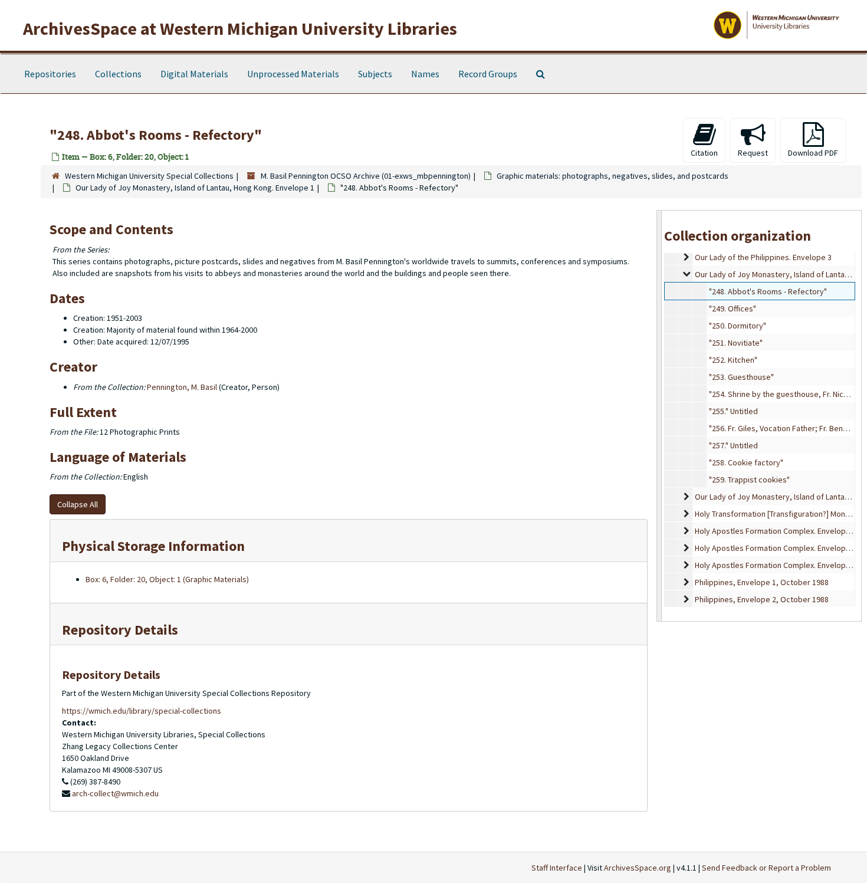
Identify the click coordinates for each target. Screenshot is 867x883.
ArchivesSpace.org (637, 867)
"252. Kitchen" (733, 359)
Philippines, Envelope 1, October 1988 (762, 582)
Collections (118, 74)
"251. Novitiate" (736, 342)
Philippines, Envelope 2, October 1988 (762, 599)
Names (425, 74)
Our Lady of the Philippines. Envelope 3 (763, 257)
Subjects (375, 74)
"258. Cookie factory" (746, 462)
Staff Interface (556, 867)
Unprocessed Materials (293, 74)
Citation (704, 152)
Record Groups (487, 74)
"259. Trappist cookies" (749, 479)
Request (753, 152)
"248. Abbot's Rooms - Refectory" (768, 291)
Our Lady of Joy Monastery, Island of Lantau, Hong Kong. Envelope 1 (194, 187)
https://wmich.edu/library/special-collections (141, 710)
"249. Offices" (732, 308)
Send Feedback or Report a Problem (766, 867)
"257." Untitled (733, 445)
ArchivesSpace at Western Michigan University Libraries (240, 28)
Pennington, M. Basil (182, 387)
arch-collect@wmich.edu (115, 793)
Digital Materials (194, 74)
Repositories (50, 74)
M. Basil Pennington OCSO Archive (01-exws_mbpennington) (366, 175)
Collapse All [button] (77, 504)
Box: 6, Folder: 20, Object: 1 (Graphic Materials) (167, 579)
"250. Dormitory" (737, 325)
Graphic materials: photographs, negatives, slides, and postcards (612, 175)
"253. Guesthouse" (741, 377)
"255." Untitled (733, 411)
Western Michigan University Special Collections (149, 175)
